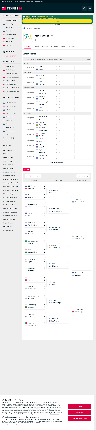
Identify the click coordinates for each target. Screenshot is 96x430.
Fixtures (54, 46)
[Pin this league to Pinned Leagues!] (52, 36)
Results (45, 46)
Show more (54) (8, 138)
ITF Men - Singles (33, 28)
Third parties (54, 414)
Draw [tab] (26, 170)
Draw (63, 46)
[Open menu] (90, 8)
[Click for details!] (57, 67)
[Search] (84, 8)
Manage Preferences (80, 418)
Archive (72, 46)
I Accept (79, 406)
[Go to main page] (18, 8)
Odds (37, 46)
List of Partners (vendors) (10, 425)
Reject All (79, 412)
